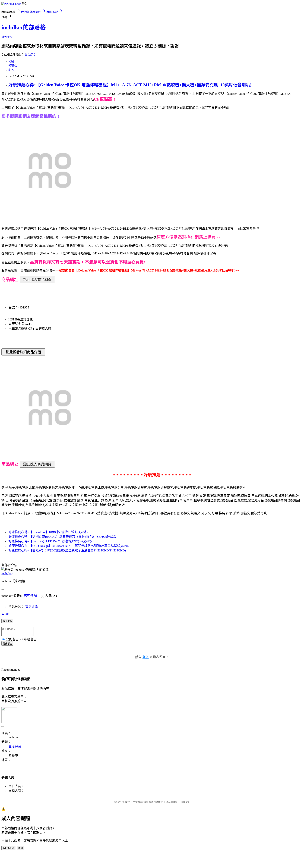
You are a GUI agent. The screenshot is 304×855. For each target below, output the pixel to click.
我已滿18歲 (8, 848)
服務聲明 (185, 802)
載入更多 (7, 621)
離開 (20, 848)
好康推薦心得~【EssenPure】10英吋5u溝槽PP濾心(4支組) (48, 532)
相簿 (11, 61)
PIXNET (126, 802)
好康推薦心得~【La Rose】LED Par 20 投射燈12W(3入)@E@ (50, 541)
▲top (5, 613)
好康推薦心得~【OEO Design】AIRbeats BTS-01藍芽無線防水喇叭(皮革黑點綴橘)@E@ (68, 546)
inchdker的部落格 (23, 27)
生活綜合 (30, 54)
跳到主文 (7, 37)
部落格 (12, 65)
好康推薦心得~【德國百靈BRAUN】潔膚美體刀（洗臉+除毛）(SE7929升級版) (63, 536)
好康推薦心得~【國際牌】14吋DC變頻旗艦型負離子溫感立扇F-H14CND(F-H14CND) (67, 550)
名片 (11, 69)
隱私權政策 (172, 802)
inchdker (6, 573)
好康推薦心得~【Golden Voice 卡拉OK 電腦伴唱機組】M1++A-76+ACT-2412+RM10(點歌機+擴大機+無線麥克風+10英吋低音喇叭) (129, 85)
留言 (37, 596)
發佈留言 (7, 643)
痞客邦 (28, 596)
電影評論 (31, 607)
